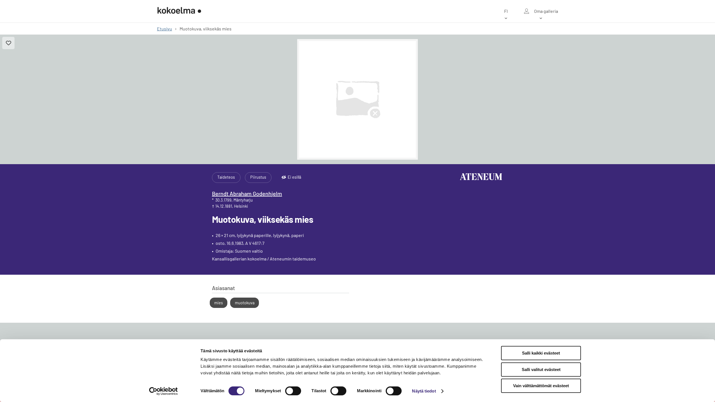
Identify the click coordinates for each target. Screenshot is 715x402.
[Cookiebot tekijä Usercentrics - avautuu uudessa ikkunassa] (163, 391)
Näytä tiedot (424, 391)
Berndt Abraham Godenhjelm (247, 193)
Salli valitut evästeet (541, 369)
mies (218, 302)
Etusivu (164, 28)
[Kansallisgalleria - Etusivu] (179, 11)
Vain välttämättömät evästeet (541, 385)
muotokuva (244, 302)
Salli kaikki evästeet (541, 353)
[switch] (293, 390)
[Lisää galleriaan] (8, 43)
